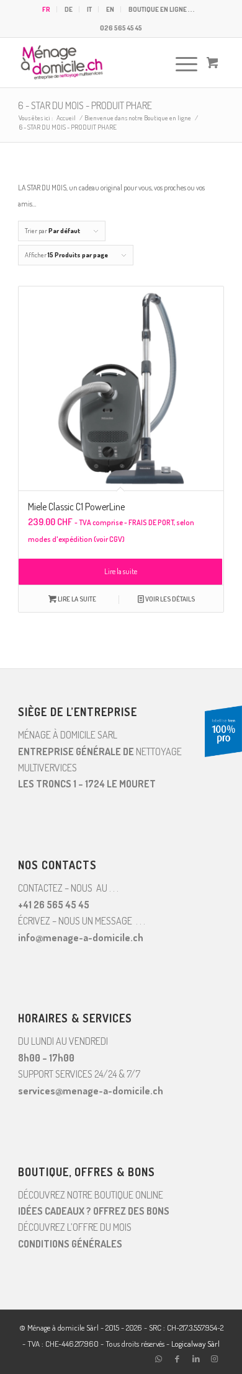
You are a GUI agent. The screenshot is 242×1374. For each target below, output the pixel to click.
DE (69, 9)
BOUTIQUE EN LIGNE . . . (161, 9)
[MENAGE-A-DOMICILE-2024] (100, 62)
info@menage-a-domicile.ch (80, 937)
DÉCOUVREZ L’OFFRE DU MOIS (75, 1227)
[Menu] (180, 62)
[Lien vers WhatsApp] (159, 1358)
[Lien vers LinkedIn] (196, 1358)
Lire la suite (120, 571)
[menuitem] (46, 9)
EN (110, 9)
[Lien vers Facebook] (177, 1358)
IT (89, 9)
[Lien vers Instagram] (214, 1358)
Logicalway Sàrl (195, 1344)
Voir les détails (169, 599)
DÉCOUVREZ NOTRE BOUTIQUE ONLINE (90, 1195)
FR (46, 9)
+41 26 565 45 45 (53, 904)
